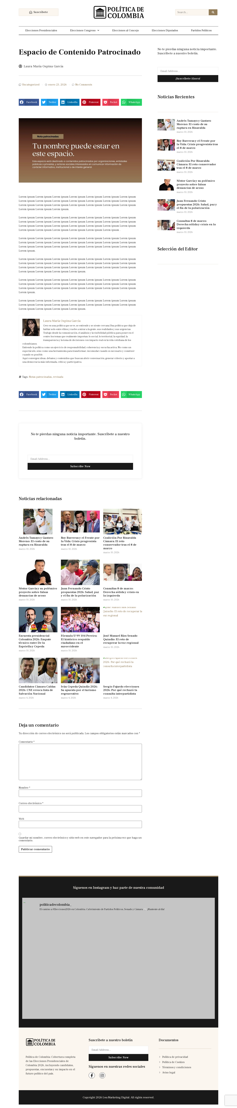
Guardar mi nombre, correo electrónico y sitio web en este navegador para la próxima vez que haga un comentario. (80, 839)
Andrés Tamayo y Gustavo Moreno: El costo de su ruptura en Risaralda (36, 541)
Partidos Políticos (201, 30)
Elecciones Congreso (83, 30)
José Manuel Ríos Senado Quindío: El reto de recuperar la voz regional (121, 639)
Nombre (24, 787)
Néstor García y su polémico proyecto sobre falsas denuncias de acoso (38, 592)
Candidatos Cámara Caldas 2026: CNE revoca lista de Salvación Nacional (37, 690)
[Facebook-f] (92, 1075)
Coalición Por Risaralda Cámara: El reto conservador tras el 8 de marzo (119, 543)
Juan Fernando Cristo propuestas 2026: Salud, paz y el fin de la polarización (80, 592)
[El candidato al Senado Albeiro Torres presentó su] (94, 988)
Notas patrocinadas (40, 377)
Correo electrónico (31, 803)
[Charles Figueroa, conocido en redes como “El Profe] (45, 1005)
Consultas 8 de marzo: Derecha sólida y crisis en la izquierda (121, 592)
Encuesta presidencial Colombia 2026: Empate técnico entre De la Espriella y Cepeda (35, 641)
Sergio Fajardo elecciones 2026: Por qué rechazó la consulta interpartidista (121, 690)
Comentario (27, 741)
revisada (58, 377)
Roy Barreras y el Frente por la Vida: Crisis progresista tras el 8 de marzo (80, 541)
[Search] (213, 12)
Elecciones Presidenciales (41, 30)
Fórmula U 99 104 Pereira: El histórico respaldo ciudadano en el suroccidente (79, 641)
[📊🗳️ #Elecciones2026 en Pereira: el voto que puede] (142, 949)
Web (21, 818)
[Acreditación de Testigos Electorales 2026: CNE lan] (191, 1003)
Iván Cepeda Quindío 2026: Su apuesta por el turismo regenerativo (79, 690)
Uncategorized (31, 84)
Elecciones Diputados (165, 30)
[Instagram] (102, 1075)
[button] (29, 102)
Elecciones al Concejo (125, 30)
